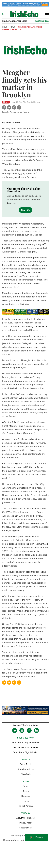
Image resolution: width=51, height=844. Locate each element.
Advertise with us (26, 769)
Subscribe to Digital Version (25, 752)
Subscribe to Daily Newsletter (25, 742)
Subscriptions (25, 827)
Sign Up (25, 210)
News (12, 27)
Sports (26, 791)
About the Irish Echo (25, 818)
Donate (39, 837)
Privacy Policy (25, 823)
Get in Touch (25, 764)
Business (25, 796)
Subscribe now (42, 21)
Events (26, 801)
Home (4, 27)
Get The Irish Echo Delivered (25, 747)
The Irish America (25, 806)
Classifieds (25, 774)
